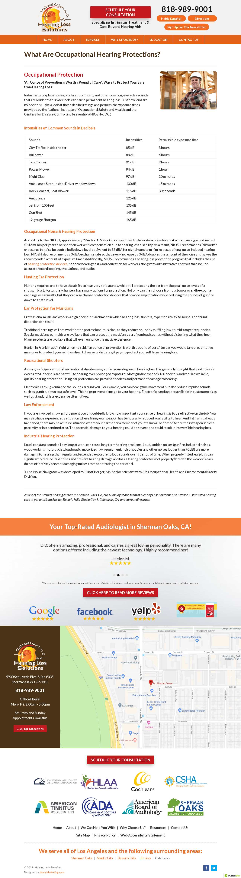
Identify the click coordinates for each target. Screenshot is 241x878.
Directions (202, 18)
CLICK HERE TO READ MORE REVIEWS (120, 592)
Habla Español (171, 18)
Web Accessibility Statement (142, 835)
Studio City (105, 858)
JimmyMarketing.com (51, 872)
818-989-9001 (186, 9)
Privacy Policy (105, 835)
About (69, 39)
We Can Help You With (98, 828)
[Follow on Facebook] (206, 868)
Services (93, 39)
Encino (145, 858)
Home (47, 39)
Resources (158, 828)
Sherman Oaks (81, 858)
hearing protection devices (47, 264)
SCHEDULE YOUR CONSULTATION (120, 12)
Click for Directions (30, 728)
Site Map (83, 835)
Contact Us (188, 39)
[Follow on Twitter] (214, 868)
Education (158, 39)
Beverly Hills (126, 858)
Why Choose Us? (124, 39)
